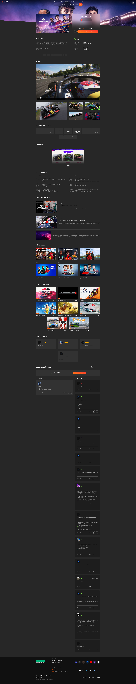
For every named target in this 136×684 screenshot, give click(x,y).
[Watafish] (78, 540)
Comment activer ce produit (87, 44)
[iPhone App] (81, 670)
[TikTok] (98, 662)
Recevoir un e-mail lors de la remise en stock (88, 31)
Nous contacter (55, 664)
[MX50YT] (78, 485)
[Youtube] (91, 662)
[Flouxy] (61, 342)
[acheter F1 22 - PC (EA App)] (90, 254)
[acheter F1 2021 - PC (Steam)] (46, 270)
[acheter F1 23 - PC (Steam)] (68, 254)
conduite (48, 55)
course (44, 55)
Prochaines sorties (68, 1)
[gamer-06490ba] (78, 593)
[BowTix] (78, 614)
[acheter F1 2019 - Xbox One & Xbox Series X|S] (68, 270)
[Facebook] (87, 662)
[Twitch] (94, 662)
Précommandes (61, 1)
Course (84, 49)
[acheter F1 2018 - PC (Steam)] (90, 270)
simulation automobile (58, 55)
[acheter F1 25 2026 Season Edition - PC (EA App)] (46, 254)
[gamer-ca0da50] (78, 643)
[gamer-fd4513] (78, 514)
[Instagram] (83, 662)
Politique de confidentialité (57, 660)
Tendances (55, 1)
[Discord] (76, 662)
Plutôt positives (85, 50)
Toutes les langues (97, 366)
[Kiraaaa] (39, 383)
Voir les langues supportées (87, 43)
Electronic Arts (85, 47)
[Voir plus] (87, 496)
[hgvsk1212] (78, 438)
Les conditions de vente (56, 658)
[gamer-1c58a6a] (61, 353)
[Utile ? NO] (70, 393)
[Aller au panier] (129, 2)
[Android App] (89, 670)
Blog (74, 1)
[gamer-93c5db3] (78, 397)
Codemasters (85, 45)
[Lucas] (78, 455)
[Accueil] (5, 2)
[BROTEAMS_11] (78, 578)
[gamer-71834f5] (39, 342)
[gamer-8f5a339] (78, 383)
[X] (79, 662)
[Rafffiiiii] (78, 469)
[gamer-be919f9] (78, 561)
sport (52, 55)
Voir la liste (84, 42)
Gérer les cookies (39, 677)
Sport (86, 49)
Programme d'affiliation (56, 662)
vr (63, 55)
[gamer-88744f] (82, 342)
